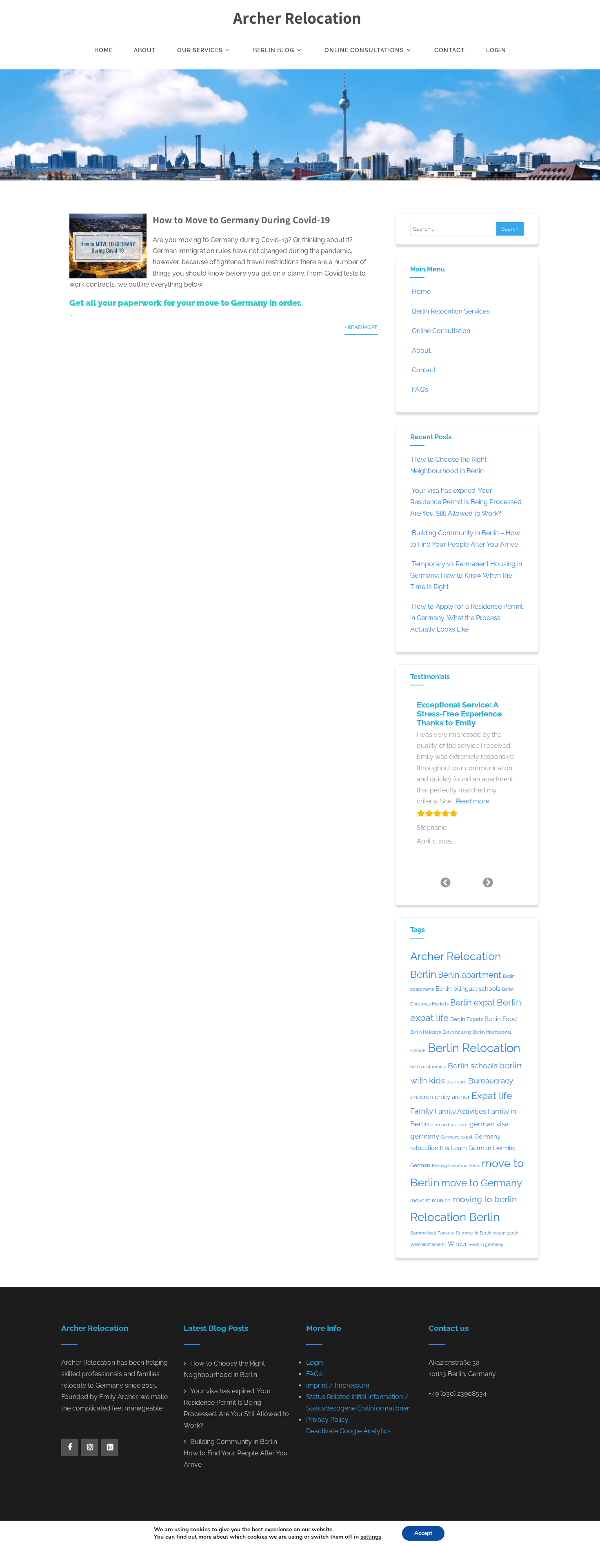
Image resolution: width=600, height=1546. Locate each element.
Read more (472, 801)
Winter (457, 1244)
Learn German (471, 1148)
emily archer (452, 1097)
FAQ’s (420, 390)
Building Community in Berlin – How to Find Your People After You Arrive (236, 1453)
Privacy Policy (327, 1420)
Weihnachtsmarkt (428, 1244)
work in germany (486, 1244)
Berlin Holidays (425, 1032)
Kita (444, 1148)
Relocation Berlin (455, 1216)
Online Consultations (364, 50)
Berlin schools (473, 1065)
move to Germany (481, 1183)
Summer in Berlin (473, 1232)
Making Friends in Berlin (456, 1165)
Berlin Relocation (474, 1048)
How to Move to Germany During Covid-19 (241, 219)
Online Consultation (441, 331)
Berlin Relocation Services (451, 311)
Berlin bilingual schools (468, 988)
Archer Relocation (297, 17)
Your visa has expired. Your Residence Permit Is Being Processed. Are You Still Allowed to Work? (466, 502)
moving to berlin (484, 1199)
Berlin (423, 974)
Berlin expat (472, 1003)
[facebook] (69, 1447)
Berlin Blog (273, 50)
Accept (423, 1533)
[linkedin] (109, 1447)
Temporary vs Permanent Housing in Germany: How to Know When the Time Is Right (466, 575)
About (145, 50)
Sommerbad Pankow (432, 1232)
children (421, 1097)
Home (103, 50)
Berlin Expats (466, 1019)
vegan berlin (505, 1232)
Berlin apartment (469, 975)
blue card (457, 1081)
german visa (489, 1124)
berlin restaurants (428, 1066)
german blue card (449, 1124)
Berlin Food (500, 1019)
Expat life (491, 1095)
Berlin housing (456, 1032)
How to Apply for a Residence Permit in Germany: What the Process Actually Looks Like (466, 618)
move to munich (430, 1200)
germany (424, 1136)
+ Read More (361, 327)
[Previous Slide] (446, 882)
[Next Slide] (488, 882)
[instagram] (89, 1447)
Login (496, 50)
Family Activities (460, 1111)
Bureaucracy (490, 1080)
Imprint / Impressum (337, 1385)
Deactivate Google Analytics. (349, 1431)
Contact (449, 50)
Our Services (200, 50)
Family (421, 1110)
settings (370, 1537)
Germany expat (457, 1136)
